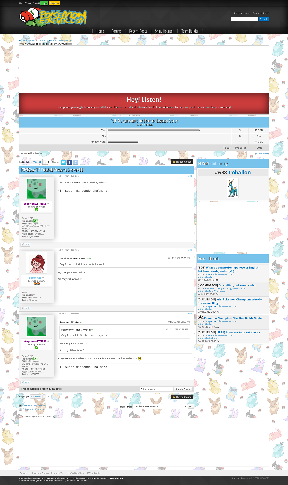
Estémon (213, 338)
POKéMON (43, 40)
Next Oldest (31, 389)
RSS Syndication (94, 473)
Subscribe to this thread (33, 409)
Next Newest (51, 389)
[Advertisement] (144, 69)
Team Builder (189, 31)
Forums (117, 31)
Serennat (35, 277)
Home (100, 31)
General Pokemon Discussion (218, 274)
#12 (190, 250)
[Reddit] (75, 164)
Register (54, 3)
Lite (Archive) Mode (75, 473)
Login (44, 3)
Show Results (262, 153)
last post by (203, 277)
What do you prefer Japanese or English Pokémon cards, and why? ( (228, 269)
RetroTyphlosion (217, 291)
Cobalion (239, 172)
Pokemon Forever (27, 40)
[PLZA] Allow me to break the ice (238, 332)
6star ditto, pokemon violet (237, 285)
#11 (190, 176)
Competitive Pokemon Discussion (220, 306)
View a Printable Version (34, 405)
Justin (211, 309)
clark (211, 277)
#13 (190, 313)
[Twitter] (63, 164)
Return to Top (57, 473)
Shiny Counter (164, 31)
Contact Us (25, 473)
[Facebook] (69, 164)
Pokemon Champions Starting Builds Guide (233, 318)
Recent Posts (138, 31)
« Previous (36, 161)
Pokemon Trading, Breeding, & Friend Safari (225, 288)
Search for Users (241, 13)
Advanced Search (261, 13)
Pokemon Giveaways (59, 40)
